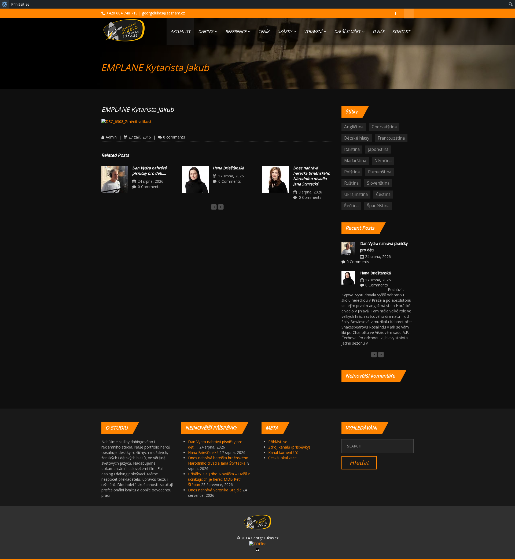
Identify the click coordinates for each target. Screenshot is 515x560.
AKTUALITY (180, 31)
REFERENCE (236, 31)
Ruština (351, 183)
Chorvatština (384, 127)
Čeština (383, 194)
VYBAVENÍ (313, 31)
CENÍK (263, 31)
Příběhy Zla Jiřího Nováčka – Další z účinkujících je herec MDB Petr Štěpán (219, 479)
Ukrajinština (356, 194)
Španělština (378, 205)
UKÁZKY (285, 31)
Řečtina (351, 205)
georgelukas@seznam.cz (163, 13)
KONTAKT (401, 31)
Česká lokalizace (282, 457)
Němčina (383, 160)
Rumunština (379, 172)
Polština (352, 172)
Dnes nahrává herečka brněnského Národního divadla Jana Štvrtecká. (311, 175)
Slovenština (378, 183)
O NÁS (378, 31)
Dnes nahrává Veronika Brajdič (214, 489)
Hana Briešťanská (228, 167)
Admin (111, 137)
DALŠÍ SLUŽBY (348, 31)
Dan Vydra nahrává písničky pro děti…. (149, 170)
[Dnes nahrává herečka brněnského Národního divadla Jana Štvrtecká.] (275, 179)
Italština (352, 149)
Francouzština (391, 138)
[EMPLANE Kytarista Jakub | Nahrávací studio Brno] (124, 30)
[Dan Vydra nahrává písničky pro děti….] (114, 179)
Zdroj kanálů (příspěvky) (289, 447)
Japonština (378, 149)
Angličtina (353, 127)
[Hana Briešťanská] (195, 179)
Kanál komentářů (283, 452)
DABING (206, 31)
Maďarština (355, 160)
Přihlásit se (277, 441)
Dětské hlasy (356, 138)
